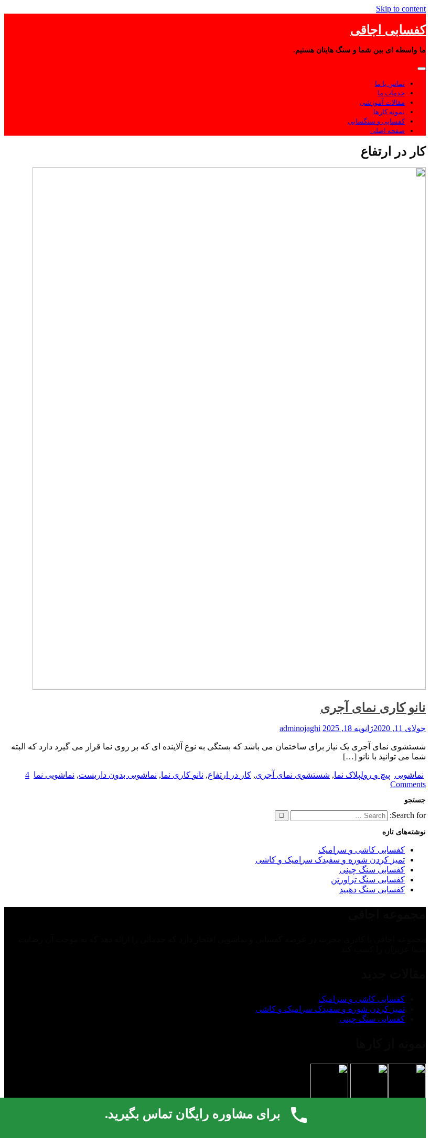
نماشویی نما (54, 774)
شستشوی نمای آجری (292, 774)
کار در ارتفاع (229, 774)
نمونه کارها (389, 112)
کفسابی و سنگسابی (376, 121)
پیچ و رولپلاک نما (362, 774)
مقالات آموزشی (382, 102)
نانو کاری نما (182, 774)
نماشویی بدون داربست (118, 774)
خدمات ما (391, 93)
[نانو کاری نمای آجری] (229, 686)
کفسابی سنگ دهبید (372, 889)
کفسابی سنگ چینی (372, 869)
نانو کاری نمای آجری (373, 707)
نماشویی (409, 774)
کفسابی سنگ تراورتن (368, 879)
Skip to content (401, 8)
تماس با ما (390, 83)
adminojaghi (300, 728)
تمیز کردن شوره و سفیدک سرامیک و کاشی (330, 859)
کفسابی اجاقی (388, 30)
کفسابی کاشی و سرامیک (361, 849)
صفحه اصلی (387, 131)
